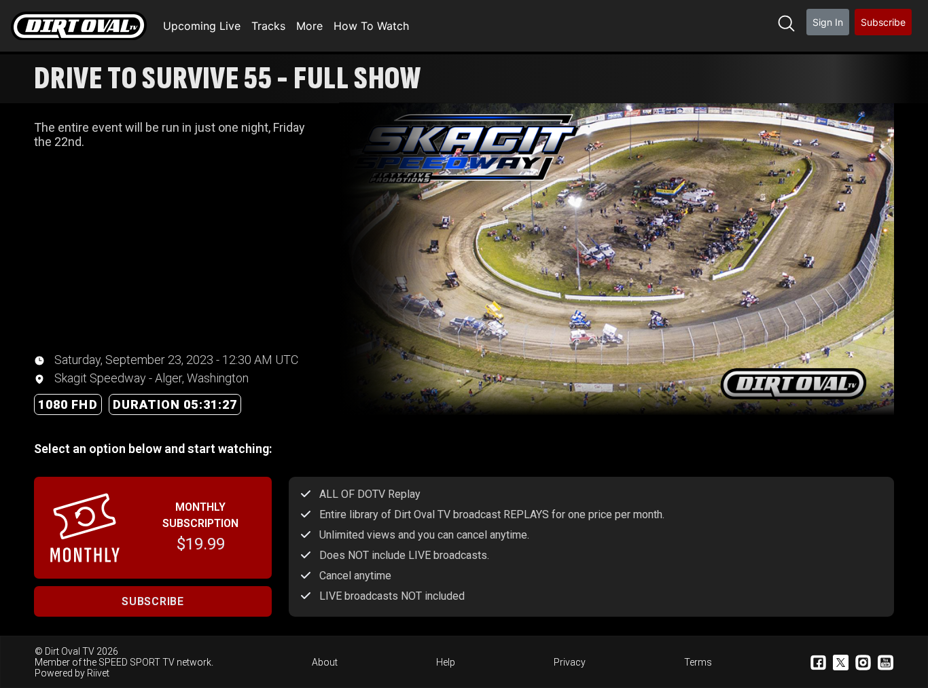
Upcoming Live (201, 26)
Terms (698, 662)
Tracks (268, 26)
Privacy (570, 662)
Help (445, 662)
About (325, 662)
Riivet (98, 673)
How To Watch (371, 26)
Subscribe (883, 22)
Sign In (828, 22)
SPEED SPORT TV (137, 662)
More (309, 26)
